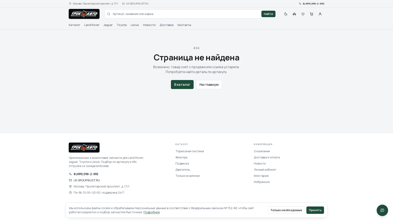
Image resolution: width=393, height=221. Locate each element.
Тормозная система (189, 151)
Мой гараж (261, 176)
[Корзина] (311, 14)
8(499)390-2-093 (313, 3)
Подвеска (182, 163)
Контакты (184, 25)
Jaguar (108, 25)
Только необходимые (286, 210)
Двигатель (182, 169)
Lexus (135, 25)
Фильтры (181, 157)
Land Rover (91, 25)
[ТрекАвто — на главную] (84, 14)
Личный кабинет (265, 169)
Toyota (122, 25)
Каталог (74, 25)
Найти (268, 14)
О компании (262, 151)
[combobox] (190, 13)
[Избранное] (303, 14)
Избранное (262, 182)
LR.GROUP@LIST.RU (137, 3)
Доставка (167, 25)
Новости (149, 25)
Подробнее (151, 212)
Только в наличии (187, 176)
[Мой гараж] (294, 14)
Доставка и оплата (267, 157)
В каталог (182, 84)
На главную (209, 84)
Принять (315, 210)
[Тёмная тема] (286, 14)
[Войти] (320, 14)
